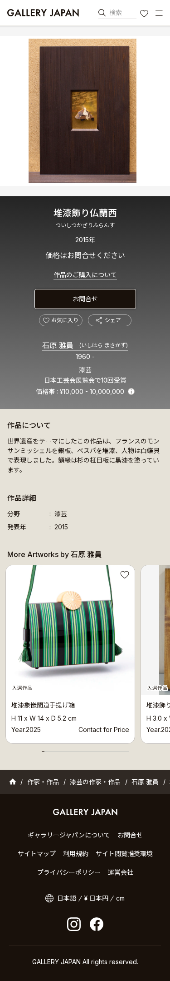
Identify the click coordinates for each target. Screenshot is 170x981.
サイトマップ (37, 853)
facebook (96, 924)
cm (120, 898)
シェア (113, 320)
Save (124, 576)
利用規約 (75, 853)
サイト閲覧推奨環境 (124, 853)
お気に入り (145, 15)
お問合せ (85, 299)
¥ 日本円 (96, 898)
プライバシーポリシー (69, 872)
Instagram (74, 924)
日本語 (66, 898)
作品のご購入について (85, 275)
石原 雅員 (85, 345)
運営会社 (120, 872)
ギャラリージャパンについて (69, 835)
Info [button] (131, 391)
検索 (115, 12)
